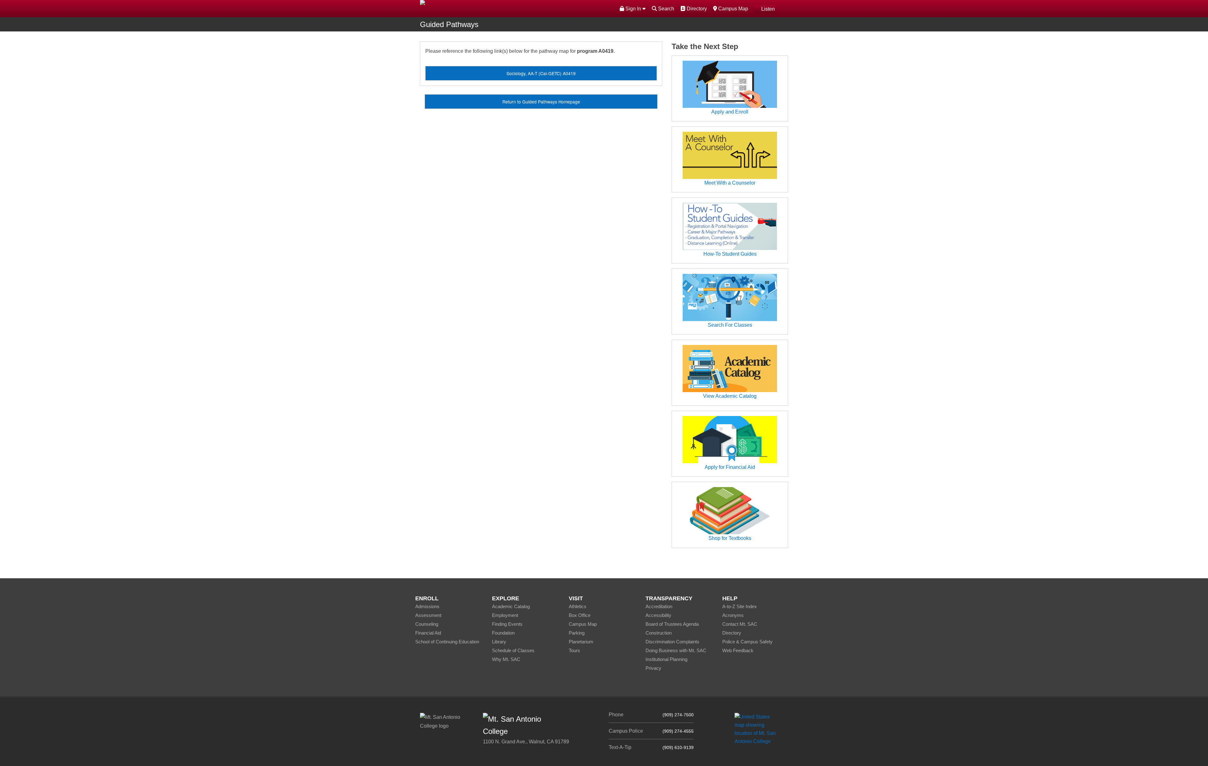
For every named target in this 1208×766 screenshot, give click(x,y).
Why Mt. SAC (506, 659)
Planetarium (581, 641)
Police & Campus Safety (747, 641)
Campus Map (732, 8)
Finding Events (507, 624)
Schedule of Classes (513, 650)
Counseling (426, 624)
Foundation (503, 633)
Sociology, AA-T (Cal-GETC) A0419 (541, 73)
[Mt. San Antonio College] (757, 728)
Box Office (579, 615)
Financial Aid (428, 633)
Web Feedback (737, 650)
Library (499, 641)
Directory (696, 8)
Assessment (428, 615)
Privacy (653, 668)
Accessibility (658, 615)
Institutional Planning (666, 659)
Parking (576, 633)
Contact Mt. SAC (739, 624)
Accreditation (659, 606)
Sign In (633, 8)
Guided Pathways (449, 24)
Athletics (577, 606)
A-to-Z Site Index (739, 606)
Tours (574, 650)
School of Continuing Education (447, 641)
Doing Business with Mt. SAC (676, 650)
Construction (659, 633)
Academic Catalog (511, 606)
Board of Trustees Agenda (672, 624)
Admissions (427, 606)
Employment (505, 615)
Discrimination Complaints (672, 641)
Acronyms (733, 615)
